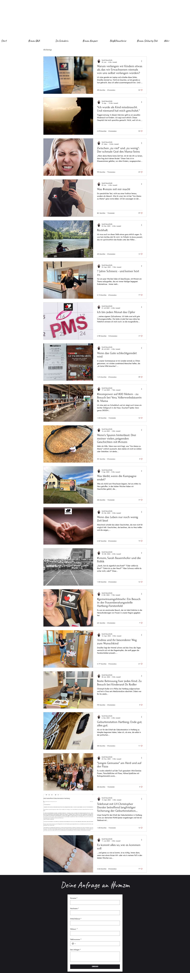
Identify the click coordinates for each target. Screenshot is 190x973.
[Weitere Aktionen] (142, 61)
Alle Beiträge (47, 50)
